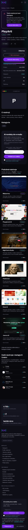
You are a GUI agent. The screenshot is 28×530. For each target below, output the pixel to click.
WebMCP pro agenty (7, 494)
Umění (7, 8)
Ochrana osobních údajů (9, 476)
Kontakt (4, 471)
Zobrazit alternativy (13, 25)
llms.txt (4, 492)
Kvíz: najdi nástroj (7, 456)
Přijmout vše (8, 526)
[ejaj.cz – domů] (3, 2)
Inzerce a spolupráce (8, 474)
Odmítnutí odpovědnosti (8, 480)
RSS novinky (6, 488)
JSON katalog (6, 490)
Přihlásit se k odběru (14, 156)
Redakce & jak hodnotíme (9, 469)
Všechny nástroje (7, 452)
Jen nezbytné (20, 526)
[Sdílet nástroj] (15, 43)
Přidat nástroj (6, 462)
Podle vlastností (6, 450)
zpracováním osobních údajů (12, 161)
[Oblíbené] (22, 2)
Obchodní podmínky (8, 478)
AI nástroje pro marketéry (9, 458)
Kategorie (5, 448)
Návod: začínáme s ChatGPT (10, 460)
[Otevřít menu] (25, 2)
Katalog (3, 8)
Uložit (5, 43)
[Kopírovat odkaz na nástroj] (11, 43)
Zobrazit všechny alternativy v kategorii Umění (10, 348)
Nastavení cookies (7, 482)
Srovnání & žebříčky (7, 454)
